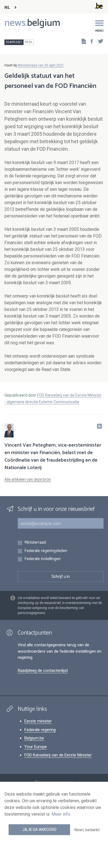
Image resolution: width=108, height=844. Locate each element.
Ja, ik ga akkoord (39, 829)
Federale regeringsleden (45, 551)
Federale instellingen (42, 559)
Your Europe (35, 746)
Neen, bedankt (87, 830)
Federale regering (40, 729)
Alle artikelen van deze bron (27, 479)
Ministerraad (35, 542)
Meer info (61, 814)
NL (7, 7)
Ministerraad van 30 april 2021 (41, 65)
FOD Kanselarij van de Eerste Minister (58, 755)
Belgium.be (34, 738)
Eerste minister (38, 721)
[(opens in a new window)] (90, 41)
